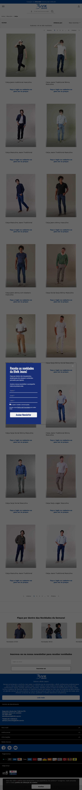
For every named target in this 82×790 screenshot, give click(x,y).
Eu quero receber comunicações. (20, 404)
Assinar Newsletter (23, 414)
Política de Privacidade (23, 407)
